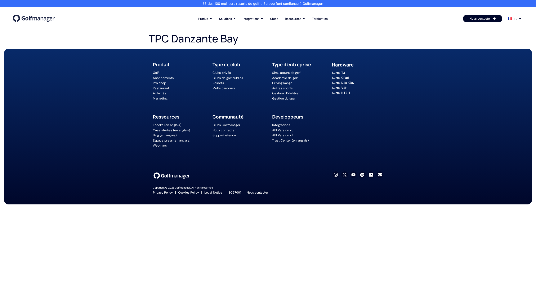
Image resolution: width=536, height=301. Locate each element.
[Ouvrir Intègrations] (261, 19)
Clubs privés (222, 73)
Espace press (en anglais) (172, 140)
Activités (159, 93)
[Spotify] (362, 174)
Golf (156, 73)
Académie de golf (285, 78)
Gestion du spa (283, 98)
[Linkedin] (371, 174)
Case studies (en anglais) (171, 130)
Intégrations (281, 125)
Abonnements (163, 78)
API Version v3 (283, 130)
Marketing (160, 98)
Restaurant (161, 88)
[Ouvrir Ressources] (303, 19)
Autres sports (282, 88)
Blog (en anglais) (165, 135)
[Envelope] (379, 174)
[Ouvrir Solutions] (234, 19)
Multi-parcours (224, 88)
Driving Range (282, 83)
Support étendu (224, 135)
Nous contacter (224, 130)
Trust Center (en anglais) (290, 140)
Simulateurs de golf (286, 73)
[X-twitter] (344, 174)
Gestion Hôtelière (285, 93)
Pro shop (159, 83)
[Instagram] (335, 174)
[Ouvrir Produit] (210, 19)
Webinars (160, 145)
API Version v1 (282, 135)
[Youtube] (353, 174)
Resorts (218, 83)
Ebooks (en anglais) (167, 125)
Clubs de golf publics (228, 78)
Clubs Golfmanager (226, 125)
